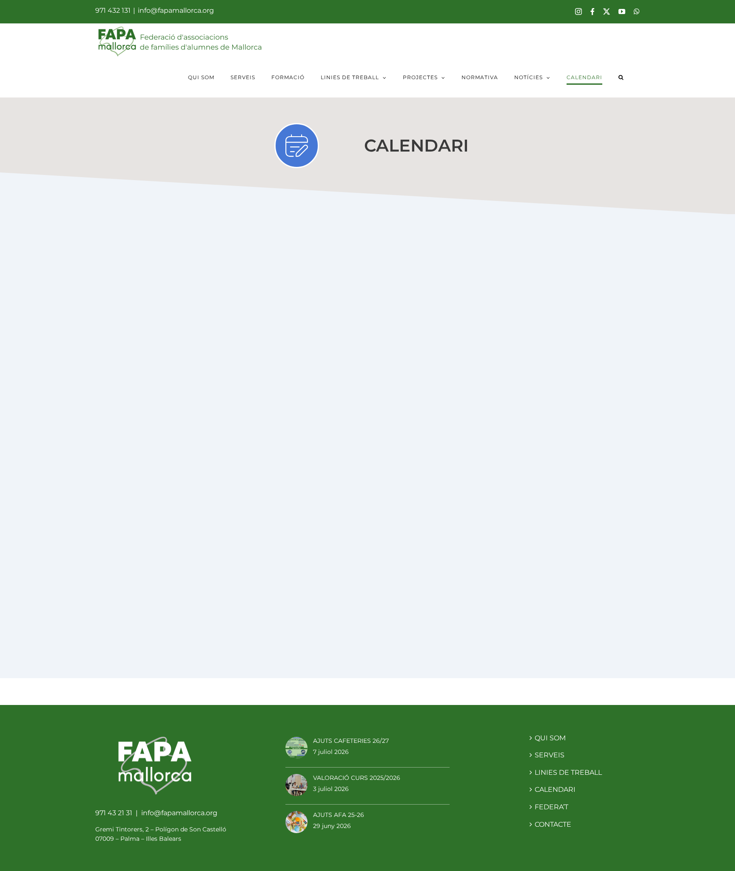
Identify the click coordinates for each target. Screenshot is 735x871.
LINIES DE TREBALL (568, 772)
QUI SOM (550, 738)
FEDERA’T (551, 807)
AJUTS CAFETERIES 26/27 (351, 741)
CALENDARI (555, 789)
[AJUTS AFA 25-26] (296, 823)
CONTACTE (553, 824)
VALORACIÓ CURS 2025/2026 (356, 778)
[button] (621, 78)
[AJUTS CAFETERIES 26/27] (296, 749)
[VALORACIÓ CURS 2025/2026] (296, 786)
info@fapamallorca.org (176, 10)
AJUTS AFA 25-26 (338, 815)
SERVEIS (549, 755)
